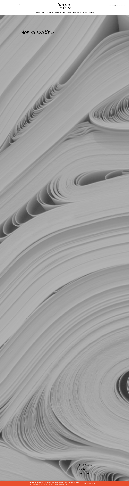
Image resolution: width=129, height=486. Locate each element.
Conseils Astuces (85, 465)
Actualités (84, 12)
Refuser (94, 483)
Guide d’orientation (67, 12)
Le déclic (82, 469)
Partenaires (91, 12)
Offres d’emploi (77, 12)
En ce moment (84, 461)
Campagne (37, 12)
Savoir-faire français (85, 473)
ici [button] (68, 484)
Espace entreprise (121, 5)
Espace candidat (112, 5)
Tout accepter (87, 483)
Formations (50, 12)
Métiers (43, 12)
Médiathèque (57, 12)
